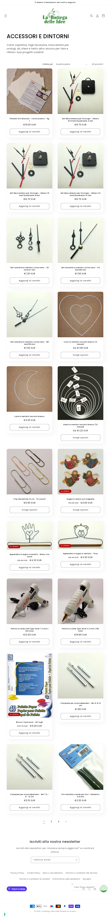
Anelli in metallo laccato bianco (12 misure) (80, 426)
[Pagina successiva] (66, 822)
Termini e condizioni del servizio (81, 873)
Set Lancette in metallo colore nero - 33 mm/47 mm (29, 269)
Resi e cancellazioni (53, 873)
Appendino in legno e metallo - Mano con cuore (29, 555)
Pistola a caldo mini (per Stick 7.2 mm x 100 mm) (29, 630)
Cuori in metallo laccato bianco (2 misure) (80, 343)
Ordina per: (47, 64)
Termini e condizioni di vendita (34, 879)
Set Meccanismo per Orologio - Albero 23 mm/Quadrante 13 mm (80, 194)
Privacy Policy (17, 873)
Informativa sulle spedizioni (66, 879)
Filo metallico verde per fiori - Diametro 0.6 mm (80, 795)
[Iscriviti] (76, 860)
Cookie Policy (33, 873)
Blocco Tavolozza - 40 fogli (29, 722)
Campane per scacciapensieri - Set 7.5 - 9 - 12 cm (29, 795)
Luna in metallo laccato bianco (29, 416)
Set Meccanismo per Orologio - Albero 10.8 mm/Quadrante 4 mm (80, 120)
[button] (6, 16)
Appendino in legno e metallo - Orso (80, 554)
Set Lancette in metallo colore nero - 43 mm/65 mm (80, 269)
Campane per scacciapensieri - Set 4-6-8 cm (80, 704)
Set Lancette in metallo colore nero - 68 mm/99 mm (29, 343)
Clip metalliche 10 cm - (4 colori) (29, 499)
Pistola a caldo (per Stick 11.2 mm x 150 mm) (80, 630)
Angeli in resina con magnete (80, 499)
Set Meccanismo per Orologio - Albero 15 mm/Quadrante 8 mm (29, 194)
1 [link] (44, 821)
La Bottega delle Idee (50, 911)
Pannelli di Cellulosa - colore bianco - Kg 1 (29, 120)
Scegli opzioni (80, 355)
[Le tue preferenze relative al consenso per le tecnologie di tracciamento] (4, 914)
